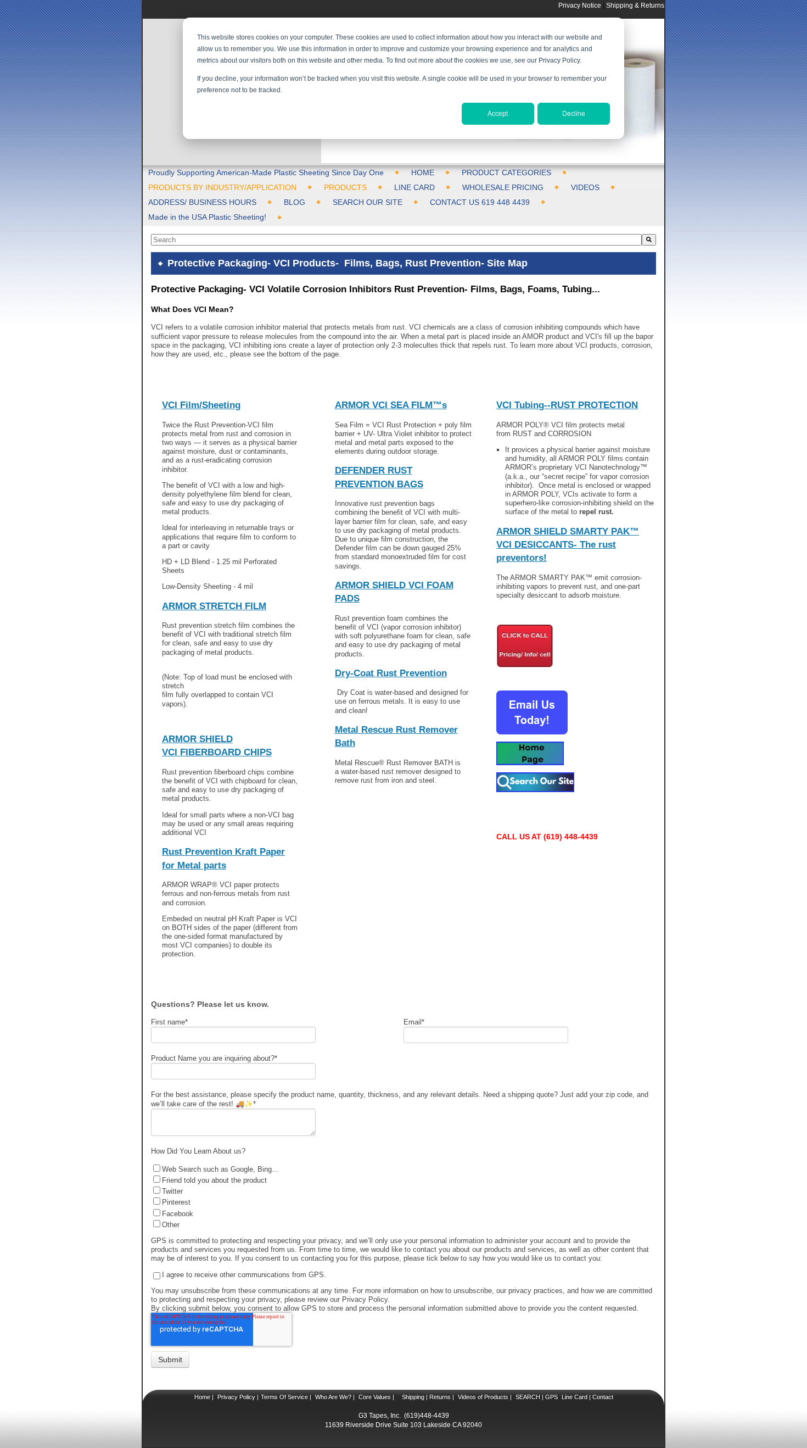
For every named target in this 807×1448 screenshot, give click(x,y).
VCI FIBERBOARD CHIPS (217, 752)
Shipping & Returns (635, 5)
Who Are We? (332, 1397)
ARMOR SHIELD (197, 739)
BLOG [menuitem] (294, 202)
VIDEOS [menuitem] (585, 187)
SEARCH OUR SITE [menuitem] (367, 202)
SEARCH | (529, 1397)
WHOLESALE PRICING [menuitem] (502, 187)
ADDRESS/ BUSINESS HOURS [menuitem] (202, 202)
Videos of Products (483, 1397)
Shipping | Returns (425, 1397)
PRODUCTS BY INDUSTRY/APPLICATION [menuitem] (222, 187)
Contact (602, 1397)
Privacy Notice (579, 5)
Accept (497, 114)
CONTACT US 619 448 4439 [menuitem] (480, 202)
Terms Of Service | (286, 1397)
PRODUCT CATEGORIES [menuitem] (506, 172)
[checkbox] (401, 1196)
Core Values (374, 1397)
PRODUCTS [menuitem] (345, 187)
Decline (573, 114)
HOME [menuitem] (422, 172)
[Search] (649, 240)
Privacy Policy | (237, 1397)
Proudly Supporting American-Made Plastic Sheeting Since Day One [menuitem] (266, 172)
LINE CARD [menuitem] (414, 187)
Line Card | (575, 1397)
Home (202, 1397)
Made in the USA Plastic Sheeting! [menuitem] (207, 217)
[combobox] (396, 240)
